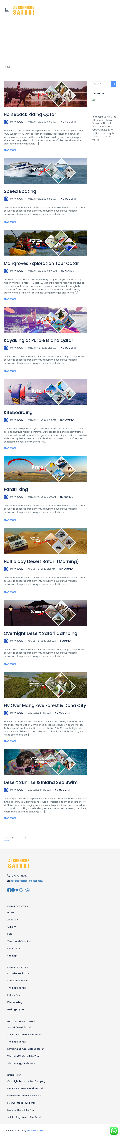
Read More (10, 150)
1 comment (66, 640)
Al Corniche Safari (36, 1130)
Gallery (11, 926)
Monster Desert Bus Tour (21, 1110)
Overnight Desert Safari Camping (40, 633)
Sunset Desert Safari (18, 1027)
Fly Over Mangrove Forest (21, 1102)
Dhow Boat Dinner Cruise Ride (24, 1095)
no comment (68, 121)
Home (7, 66)
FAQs (10, 934)
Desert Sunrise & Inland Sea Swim (41, 782)
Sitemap (12, 955)
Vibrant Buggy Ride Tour (21, 1063)
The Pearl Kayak (16, 987)
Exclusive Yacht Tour (18, 973)
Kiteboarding (18, 412)
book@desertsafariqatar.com (26, 880)
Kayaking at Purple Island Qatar (38, 340)
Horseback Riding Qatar (30, 114)
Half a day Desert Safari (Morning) (41, 561)
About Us (12, 919)
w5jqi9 (16, 121)
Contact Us (13, 948)
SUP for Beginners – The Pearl (24, 1034)
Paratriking (16, 489)
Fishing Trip (13, 995)
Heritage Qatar (16, 1009)
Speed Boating (20, 191)
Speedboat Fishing (17, 980)
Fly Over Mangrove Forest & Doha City (45, 705)
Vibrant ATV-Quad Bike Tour (23, 1056)
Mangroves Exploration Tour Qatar (41, 263)
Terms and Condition (19, 941)
